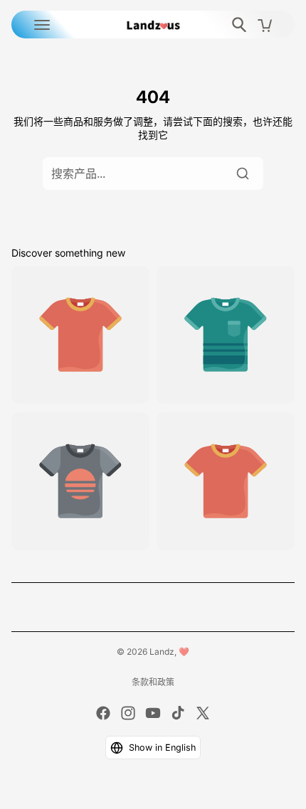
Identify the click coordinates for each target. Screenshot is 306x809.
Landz (161, 651)
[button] (153, 747)
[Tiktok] (177, 713)
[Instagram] (128, 713)
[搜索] (242, 173)
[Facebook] (103, 713)
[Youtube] (153, 713)
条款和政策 (153, 682)
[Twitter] (202, 713)
